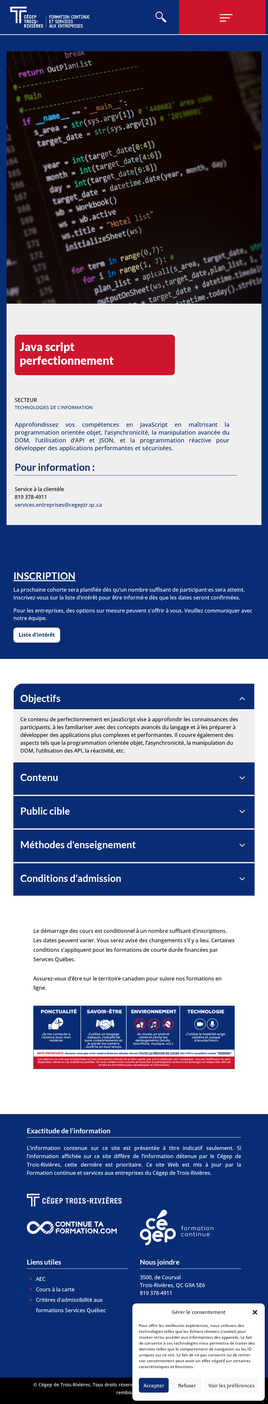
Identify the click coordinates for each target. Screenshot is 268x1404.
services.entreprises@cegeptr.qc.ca (58, 504)
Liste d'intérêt (37, 634)
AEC (40, 1279)
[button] (255, 1312)
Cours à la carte (55, 1289)
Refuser (187, 1385)
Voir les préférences (232, 1385)
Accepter (153, 1385)
